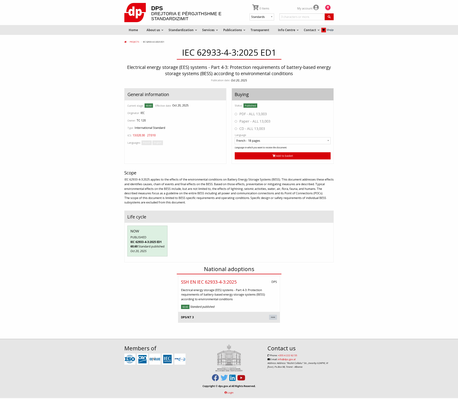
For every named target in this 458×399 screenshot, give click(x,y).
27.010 (151, 135)
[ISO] (130, 359)
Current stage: (135, 105)
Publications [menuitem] (232, 30)
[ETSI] (180, 359)
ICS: (129, 135)
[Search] (329, 16)
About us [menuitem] (153, 30)
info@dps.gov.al (287, 359)
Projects (134, 41)
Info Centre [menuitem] (286, 30)
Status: (239, 105)
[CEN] (143, 359)
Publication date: (220, 80)
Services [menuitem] (208, 30)
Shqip (330, 29)
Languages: (134, 142)
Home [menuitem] (133, 30)
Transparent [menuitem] (259, 30)
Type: (130, 128)
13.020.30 (139, 135)
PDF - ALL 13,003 (252, 113)
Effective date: (163, 105)
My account (305, 8)
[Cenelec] (155, 359)
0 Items (264, 8)
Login (230, 392)
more (273, 317)
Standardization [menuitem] (181, 30)
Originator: (133, 113)
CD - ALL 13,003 (251, 128)
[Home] (125, 41)
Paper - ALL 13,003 (254, 121)
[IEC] (168, 359)
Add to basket (284, 155)
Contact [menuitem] (310, 30)
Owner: (131, 120)
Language (240, 135)
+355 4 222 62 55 (287, 355)
